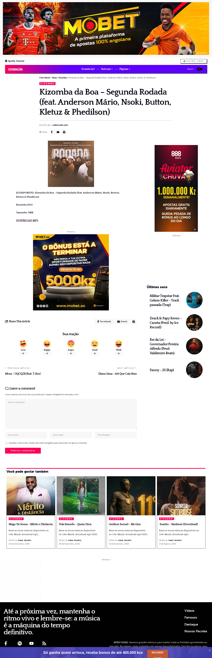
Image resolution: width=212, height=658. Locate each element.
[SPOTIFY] (20, 643)
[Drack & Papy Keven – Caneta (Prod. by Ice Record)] (194, 322)
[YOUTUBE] (31, 643)
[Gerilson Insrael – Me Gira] (131, 495)
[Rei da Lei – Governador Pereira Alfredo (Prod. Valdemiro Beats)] (194, 346)
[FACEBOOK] (6, 643)
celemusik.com (60, 125)
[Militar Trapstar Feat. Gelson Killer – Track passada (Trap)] (194, 300)
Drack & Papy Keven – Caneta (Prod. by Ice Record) (166, 322)
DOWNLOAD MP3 (27, 220)
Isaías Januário (24, 540)
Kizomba (47, 83)
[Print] (64, 132)
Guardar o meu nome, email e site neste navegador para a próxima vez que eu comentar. (48, 443)
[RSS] (44, 643)
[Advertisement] (176, 260)
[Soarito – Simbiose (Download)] (181, 495)
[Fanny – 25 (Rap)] (194, 369)
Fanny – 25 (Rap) (162, 370)
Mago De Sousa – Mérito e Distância (30, 524)
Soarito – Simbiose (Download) (178, 524)
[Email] (58, 132)
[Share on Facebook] (52, 132)
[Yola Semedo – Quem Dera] (81, 495)
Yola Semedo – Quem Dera (75, 524)
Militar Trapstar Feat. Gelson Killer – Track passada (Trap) (164, 300)
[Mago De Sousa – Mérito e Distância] (30, 495)
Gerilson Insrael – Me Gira (124, 524)
